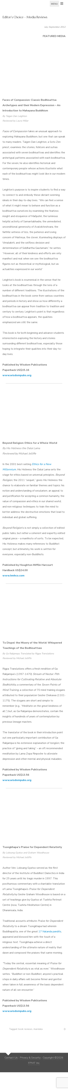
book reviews (25, 1029)
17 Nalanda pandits (49, 931)
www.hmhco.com (13, 575)
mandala (38, 1029)
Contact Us (11, 1057)
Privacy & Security (30, 1057)
